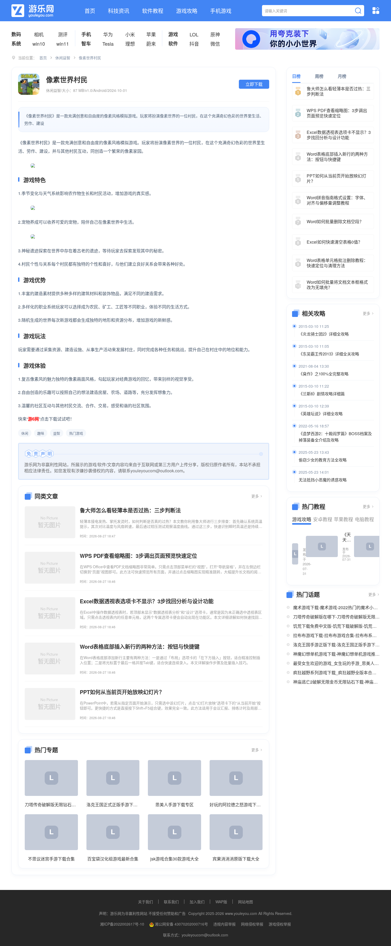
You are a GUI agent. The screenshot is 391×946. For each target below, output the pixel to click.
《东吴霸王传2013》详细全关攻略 (329, 354)
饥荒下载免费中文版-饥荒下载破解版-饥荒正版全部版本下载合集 (336, 626)
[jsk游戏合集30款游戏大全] (174, 832)
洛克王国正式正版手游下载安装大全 (113, 804)
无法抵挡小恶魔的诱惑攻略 (323, 479)
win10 (38, 43)
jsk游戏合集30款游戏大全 (174, 859)
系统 (16, 43)
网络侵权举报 (252, 924)
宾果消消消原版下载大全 (236, 859)
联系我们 (171, 901)
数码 (16, 34)
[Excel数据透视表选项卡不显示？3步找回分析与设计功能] (50, 613)
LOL (194, 34)
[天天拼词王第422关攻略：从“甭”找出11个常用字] (295, 554)
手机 (86, 34)
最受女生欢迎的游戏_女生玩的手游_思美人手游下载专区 (336, 663)
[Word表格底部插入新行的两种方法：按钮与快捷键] (50, 658)
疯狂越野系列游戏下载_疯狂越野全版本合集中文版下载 (336, 672)
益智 (56, 433)
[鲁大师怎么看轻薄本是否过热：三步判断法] (50, 522)
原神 (215, 34)
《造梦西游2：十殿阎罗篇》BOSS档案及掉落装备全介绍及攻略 (335, 437)
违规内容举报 (224, 924)
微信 (215, 43)
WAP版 (221, 901)
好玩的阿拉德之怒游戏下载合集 (236, 804)
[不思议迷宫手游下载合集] (51, 832)
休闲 (24, 433)
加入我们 (197, 901)
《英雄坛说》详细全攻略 (321, 413)
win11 (62, 43)
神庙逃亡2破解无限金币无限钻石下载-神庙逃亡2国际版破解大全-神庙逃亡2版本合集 (336, 682)
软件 (173, 43)
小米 (130, 34)
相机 (39, 34)
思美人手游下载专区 (174, 804)
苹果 (151, 34)
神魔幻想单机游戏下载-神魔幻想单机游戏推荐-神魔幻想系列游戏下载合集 (336, 654)
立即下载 (254, 84)
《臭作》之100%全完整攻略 (323, 373)
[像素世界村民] (28, 84)
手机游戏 (220, 11)
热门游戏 (76, 433)
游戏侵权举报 (280, 924)
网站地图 (245, 901)
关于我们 (145, 901)
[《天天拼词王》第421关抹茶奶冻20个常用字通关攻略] (322, 546)
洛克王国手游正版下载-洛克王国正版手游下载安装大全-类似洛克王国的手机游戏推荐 (336, 645)
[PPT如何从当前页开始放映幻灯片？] (50, 704)
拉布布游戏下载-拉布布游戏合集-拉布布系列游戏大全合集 (336, 635)
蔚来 (151, 43)
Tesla (108, 43)
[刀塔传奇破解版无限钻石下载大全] (51, 778)
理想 (130, 43)
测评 (63, 34)
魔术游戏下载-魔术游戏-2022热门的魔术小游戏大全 (336, 607)
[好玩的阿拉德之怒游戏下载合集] (236, 778)
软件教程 (152, 11)
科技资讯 (118, 11)
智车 (86, 43)
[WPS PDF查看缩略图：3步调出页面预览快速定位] (50, 568)
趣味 (40, 433)
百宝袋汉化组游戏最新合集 (112, 859)
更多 (255, 496)
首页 (90, 11)
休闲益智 (62, 57)
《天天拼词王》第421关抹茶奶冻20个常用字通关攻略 (346, 537)
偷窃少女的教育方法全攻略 (323, 460)
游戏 (173, 34)
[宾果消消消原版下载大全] (236, 832)
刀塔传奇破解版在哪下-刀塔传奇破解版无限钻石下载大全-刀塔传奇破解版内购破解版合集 (336, 617)
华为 (108, 34)
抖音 (194, 43)
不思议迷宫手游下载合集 (51, 859)
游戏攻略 (186, 11)
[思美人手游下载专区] (174, 778)
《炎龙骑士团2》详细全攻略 (324, 334)
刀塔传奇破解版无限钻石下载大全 (51, 804)
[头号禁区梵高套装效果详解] (370, 546)
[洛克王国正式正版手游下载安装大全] (113, 778)
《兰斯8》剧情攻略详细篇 (322, 393)
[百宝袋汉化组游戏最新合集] (113, 832)
